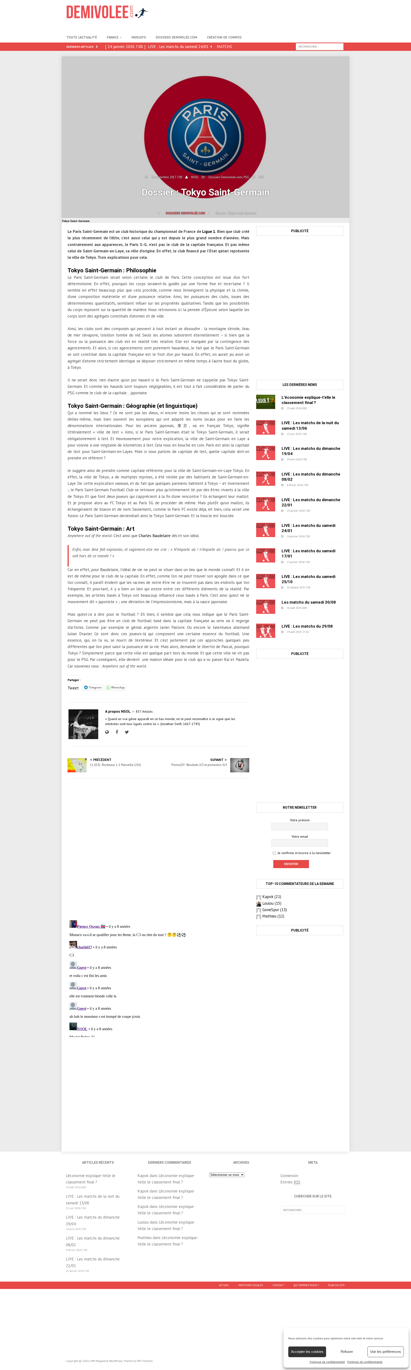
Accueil (224, 1285)
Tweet (73, 687)
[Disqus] (158, 849)
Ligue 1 (208, 231)
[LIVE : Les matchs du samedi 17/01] (265, 555)
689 (261, 177)
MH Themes (145, 1361)
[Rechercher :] (319, 46)
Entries (290, 1182)
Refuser (347, 1352)
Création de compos (224, 37)
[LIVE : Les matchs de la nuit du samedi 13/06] (265, 427)
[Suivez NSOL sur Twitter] (126, 732)
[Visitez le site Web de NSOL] (108, 732)
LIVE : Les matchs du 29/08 (307, 626)
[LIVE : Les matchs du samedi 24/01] (265, 530)
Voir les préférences (385, 1352)
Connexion (289, 1175)
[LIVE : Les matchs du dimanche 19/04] (265, 453)
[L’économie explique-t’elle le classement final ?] (265, 402)
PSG (246, 177)
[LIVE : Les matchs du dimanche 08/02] (265, 478)
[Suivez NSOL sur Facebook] (116, 732)
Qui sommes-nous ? (306, 1285)
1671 (322, 587)
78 (319, 632)
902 (318, 434)
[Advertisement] (258, 15)
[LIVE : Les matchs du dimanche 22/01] (265, 504)
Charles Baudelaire (155, 535)
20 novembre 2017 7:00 (166, 177)
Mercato (139, 37)
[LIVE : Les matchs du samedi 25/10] (265, 581)
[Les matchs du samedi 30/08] (265, 607)
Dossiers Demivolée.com (176, 37)
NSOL (195, 177)
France (112, 37)
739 (320, 485)
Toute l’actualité (81, 37)
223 (321, 510)
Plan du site (336, 1285)
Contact (278, 1285)
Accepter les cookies (307, 1352)
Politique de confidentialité (327, 1362)
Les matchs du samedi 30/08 (309, 602)
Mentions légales (251, 1285)
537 (318, 459)
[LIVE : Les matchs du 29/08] (265, 631)
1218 (319, 608)
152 (321, 562)
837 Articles (144, 711)
